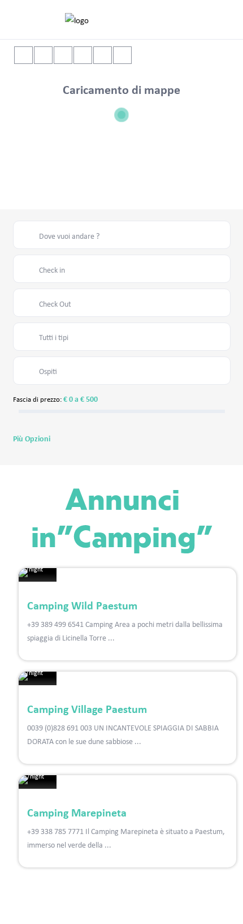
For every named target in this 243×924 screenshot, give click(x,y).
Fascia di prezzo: (37, 399)
